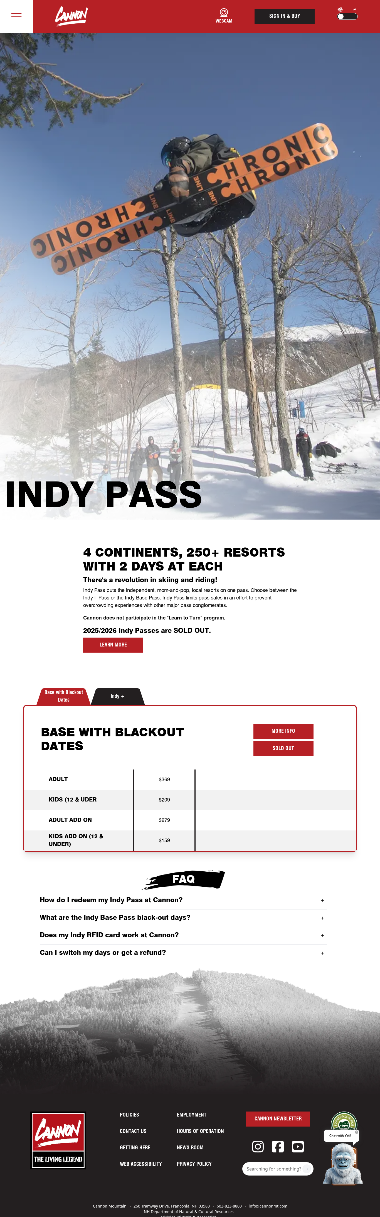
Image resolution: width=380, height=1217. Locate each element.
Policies (129, 1115)
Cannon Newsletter (278, 1119)
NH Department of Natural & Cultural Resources (189, 1211)
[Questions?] (344, 1163)
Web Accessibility (141, 1164)
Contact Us (133, 1131)
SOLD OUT (283, 748)
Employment (191, 1115)
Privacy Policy (194, 1164)
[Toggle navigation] (16, 16)
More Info (283, 731)
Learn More (113, 645)
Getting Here (135, 1147)
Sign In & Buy (284, 16)
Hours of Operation (200, 1131)
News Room (190, 1147)
